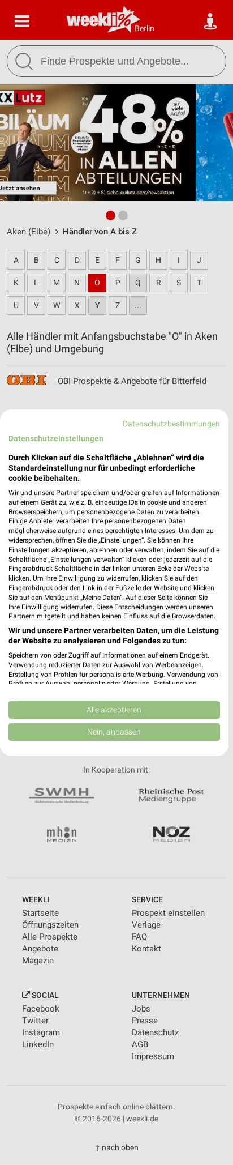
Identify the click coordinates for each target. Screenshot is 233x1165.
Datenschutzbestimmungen (171, 423)
